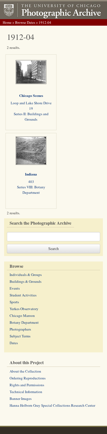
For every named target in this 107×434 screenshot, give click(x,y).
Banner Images (21, 398)
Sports (14, 301)
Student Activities (23, 295)
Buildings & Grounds (25, 281)
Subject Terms (20, 336)
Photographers (20, 329)
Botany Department (24, 322)
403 (31, 181)
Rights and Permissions (27, 384)
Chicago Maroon (22, 315)
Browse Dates (25, 22)
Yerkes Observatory (24, 308)
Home (7, 22)
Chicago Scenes (31, 95)
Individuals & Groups (26, 274)
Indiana (31, 174)
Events (15, 288)
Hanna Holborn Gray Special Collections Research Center (52, 405)
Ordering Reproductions (28, 378)
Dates (14, 342)
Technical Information (26, 391)
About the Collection (25, 371)
